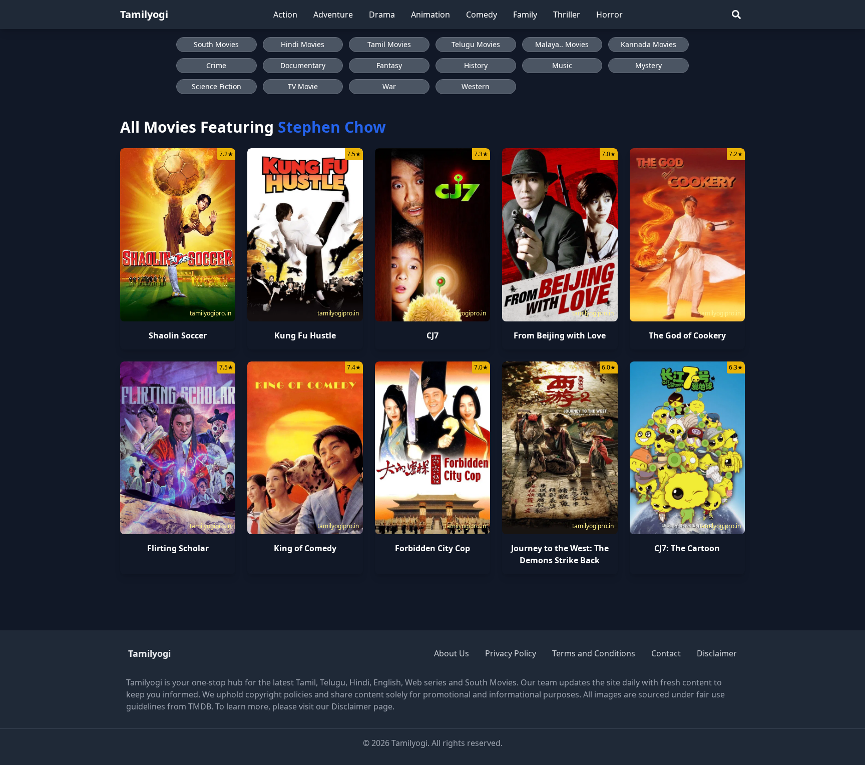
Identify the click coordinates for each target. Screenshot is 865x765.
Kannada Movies (648, 44)
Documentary (302, 65)
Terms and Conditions (593, 653)
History (476, 65)
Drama (382, 14)
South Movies (216, 44)
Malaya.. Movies (562, 44)
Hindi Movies (302, 44)
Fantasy (389, 65)
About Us (451, 653)
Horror (609, 14)
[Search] (736, 14)
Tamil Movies (389, 44)
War (389, 86)
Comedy (481, 14)
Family (525, 14)
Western (476, 86)
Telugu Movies (476, 44)
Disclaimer (717, 653)
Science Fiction (216, 86)
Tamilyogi (144, 14)
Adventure (333, 14)
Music (562, 65)
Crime (216, 65)
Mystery (648, 65)
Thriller (566, 14)
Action (285, 14)
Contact (666, 653)
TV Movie (303, 86)
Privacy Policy (510, 653)
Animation (430, 14)
